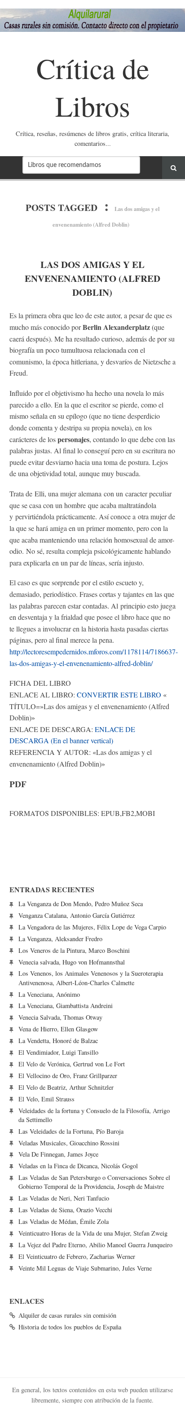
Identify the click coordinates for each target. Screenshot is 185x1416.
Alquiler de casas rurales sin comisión (67, 1315)
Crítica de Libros (92, 86)
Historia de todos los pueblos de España (69, 1327)
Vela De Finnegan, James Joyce (58, 1154)
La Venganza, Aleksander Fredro (60, 938)
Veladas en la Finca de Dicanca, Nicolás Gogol (78, 1166)
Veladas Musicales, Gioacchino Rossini (68, 1143)
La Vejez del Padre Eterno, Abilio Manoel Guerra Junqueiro (95, 1245)
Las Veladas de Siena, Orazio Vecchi (65, 1210)
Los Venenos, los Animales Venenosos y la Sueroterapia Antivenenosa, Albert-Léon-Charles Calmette (90, 977)
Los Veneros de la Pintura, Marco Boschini (74, 950)
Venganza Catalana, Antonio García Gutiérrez (76, 915)
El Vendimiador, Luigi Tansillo (58, 1052)
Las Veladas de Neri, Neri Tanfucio (63, 1198)
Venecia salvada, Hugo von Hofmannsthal (71, 962)
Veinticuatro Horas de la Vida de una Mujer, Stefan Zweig (92, 1233)
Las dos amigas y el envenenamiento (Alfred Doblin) (92, 278)
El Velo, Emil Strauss (46, 1099)
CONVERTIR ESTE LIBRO (119, 694)
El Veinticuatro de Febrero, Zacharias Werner (76, 1256)
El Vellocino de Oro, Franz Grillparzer (67, 1075)
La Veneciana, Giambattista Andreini (65, 1005)
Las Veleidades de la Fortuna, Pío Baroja (70, 1131)
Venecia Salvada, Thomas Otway (60, 1017)
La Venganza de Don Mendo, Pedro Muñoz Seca (80, 903)
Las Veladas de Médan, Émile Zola (63, 1221)
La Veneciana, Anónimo (49, 994)
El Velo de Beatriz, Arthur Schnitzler (66, 1087)
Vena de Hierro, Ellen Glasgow (58, 1029)
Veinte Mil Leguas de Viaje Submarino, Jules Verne (85, 1268)
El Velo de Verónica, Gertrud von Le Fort (71, 1064)
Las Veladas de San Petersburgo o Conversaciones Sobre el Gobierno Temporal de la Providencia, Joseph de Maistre (94, 1182)
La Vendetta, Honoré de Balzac (58, 1040)
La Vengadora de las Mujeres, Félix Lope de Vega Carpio (92, 927)
